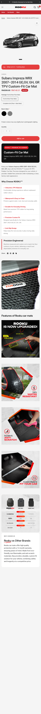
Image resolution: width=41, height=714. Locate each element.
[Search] (34, 7)
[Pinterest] (10, 253)
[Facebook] (8, 253)
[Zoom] (36, 23)
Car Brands (10, 12)
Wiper (18, 12)
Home (3, 12)
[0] (38, 7)
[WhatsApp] (13, 253)
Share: (3, 253)
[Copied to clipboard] (16, 253)
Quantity (3, 127)
